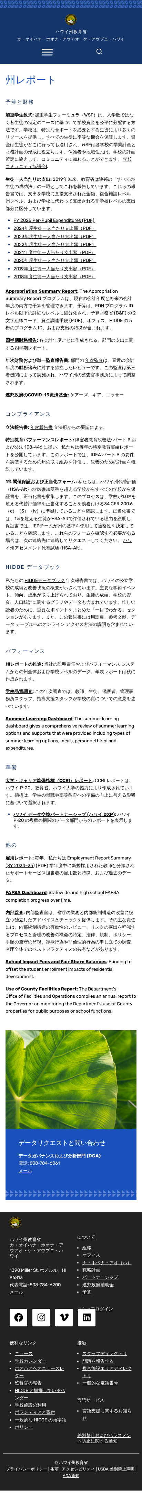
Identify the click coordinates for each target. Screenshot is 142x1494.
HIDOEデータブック (44, 580)
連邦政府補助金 (98, 1284)
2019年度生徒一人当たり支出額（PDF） (54, 268)
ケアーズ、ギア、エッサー (97, 394)
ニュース (24, 1353)
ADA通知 (71, 1475)
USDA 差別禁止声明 (116, 1469)
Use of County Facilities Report (41, 989)
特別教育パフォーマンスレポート (39, 439)
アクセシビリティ (78, 1469)
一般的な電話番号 (100, 1382)
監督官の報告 (28, 1382)
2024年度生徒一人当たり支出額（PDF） (54, 228)
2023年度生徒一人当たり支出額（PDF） (54, 236)
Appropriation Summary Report (41, 291)
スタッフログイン (95, 1309)
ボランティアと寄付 (35, 1412)
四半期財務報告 (21, 340)
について (86, 1237)
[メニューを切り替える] (47, 52)
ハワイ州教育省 (71, 31)
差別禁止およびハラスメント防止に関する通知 (104, 1438)
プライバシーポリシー (26, 1469)
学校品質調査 (19, 691)
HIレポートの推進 (24, 664)
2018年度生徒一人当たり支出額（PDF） (54, 276)
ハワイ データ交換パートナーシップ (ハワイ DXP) (64, 814)
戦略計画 (91, 1269)
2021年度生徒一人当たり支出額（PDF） (54, 252)
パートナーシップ (100, 1277)
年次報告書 (41, 427)
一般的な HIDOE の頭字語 (40, 1419)
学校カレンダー (30, 1361)
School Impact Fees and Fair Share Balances (56, 961)
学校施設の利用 (30, 1405)
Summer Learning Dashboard (39, 718)
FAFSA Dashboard (26, 892)
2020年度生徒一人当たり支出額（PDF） (54, 260)
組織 (86, 1247)
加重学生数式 (19, 115)
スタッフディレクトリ (104, 1353)
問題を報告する (98, 1361)
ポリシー (24, 1427)
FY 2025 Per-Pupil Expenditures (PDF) (53, 220)
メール (25, 1170)
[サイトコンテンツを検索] (99, 50)
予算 (86, 1292)
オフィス (91, 1255)
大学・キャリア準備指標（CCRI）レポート (49, 780)
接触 (81, 1342)
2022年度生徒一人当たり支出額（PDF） (54, 244)
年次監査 (94, 360)
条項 (54, 1469)
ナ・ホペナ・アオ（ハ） (107, 1262)
